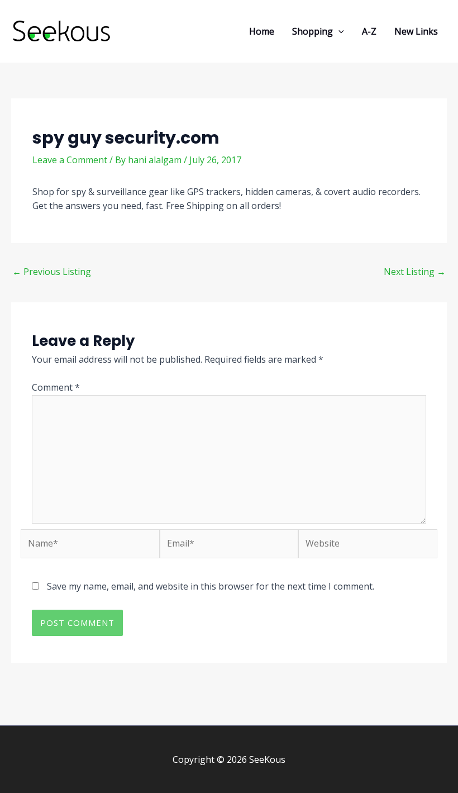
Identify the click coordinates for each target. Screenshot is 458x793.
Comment (56, 387)
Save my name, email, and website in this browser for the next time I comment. (210, 586)
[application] (338, 31)
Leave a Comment (69, 160)
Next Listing (415, 271)
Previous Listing (51, 271)
